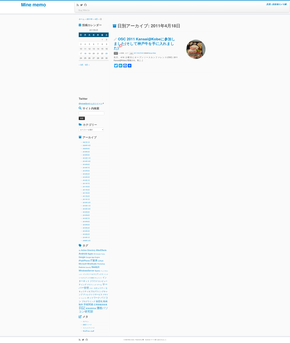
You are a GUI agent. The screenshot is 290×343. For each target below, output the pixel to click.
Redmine (82, 267)
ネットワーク (93, 297)
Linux (100, 260)
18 (85, 53)
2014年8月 (86, 164)
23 (106, 53)
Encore (98, 254)
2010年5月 (86, 225)
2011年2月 (86, 196)
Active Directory (88, 250)
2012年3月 (86, 177)
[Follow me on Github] (86, 5)
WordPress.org (88, 331)
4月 (96, 19)
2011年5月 (86, 186)
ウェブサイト (84, 10)
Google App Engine (93, 257)
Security (88, 267)
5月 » (87, 64)
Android (83, 253)
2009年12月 (87, 240)
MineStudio (92, 263)
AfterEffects (101, 250)
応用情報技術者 (100, 304)
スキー (91, 288)
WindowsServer (86, 270)
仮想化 (99, 301)
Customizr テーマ (150, 340)
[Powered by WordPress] (143, 339)
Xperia (97, 270)
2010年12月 (87, 202)
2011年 (90, 19)
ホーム (82, 19)
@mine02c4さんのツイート (90, 103)
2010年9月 (86, 212)
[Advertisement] (93, 80)
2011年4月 (86, 190)
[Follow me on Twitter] (82, 5)
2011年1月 (86, 199)
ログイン (86, 321)
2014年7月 (86, 167)
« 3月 (81, 64)
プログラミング (88, 301)
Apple (90, 253)
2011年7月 (86, 183)
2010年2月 (86, 234)
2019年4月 (86, 152)
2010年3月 (86, 231)
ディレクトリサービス (92, 294)
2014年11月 (87, 158)
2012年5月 (86, 171)
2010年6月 (86, 221)
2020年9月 (86, 148)
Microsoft (83, 263)
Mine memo (33, 4)
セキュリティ (99, 288)
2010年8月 (86, 215)
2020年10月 (87, 145)
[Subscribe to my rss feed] (78, 5)
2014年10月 (87, 161)
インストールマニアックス (93, 274)
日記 (82, 307)
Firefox (103, 254)
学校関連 (88, 304)
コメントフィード (89, 328)
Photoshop (101, 264)
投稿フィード (87, 325)
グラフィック (92, 284)
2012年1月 (86, 180)
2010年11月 (87, 206)
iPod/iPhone (84, 260)
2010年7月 (86, 218)
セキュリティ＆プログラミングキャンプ (93, 291)
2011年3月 (86, 193)
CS (94, 254)
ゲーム (99, 284)
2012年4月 (86, 174)
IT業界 (94, 260)
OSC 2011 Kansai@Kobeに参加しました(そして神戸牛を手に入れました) (144, 43)
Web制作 (95, 266)
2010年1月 (86, 237)
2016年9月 (86, 155)
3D (80, 250)
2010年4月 (86, 228)
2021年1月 (86, 142)
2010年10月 (87, 209)
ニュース (83, 298)
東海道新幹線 (91, 308)
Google (82, 257)
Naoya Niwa (152, 53)
